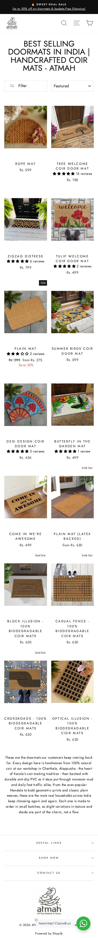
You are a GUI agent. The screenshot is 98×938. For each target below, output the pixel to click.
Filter (22, 86)
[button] (64, 173)
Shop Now (49, 858)
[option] (49, 7)
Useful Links (49, 843)
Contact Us (49, 873)
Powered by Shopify (49, 933)
